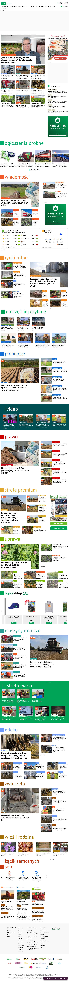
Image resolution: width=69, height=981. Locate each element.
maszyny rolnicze (22, 630)
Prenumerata (48, 6)
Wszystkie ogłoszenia (34, 169)
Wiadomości (3, 6)
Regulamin (9, 934)
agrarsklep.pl (43, 945)
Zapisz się (57, 133)
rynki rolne (16, 257)
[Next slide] (68, 611)
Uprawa (19, 6)
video (12, 409)
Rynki (8, 6)
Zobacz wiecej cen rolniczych (8, 247)
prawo (11, 436)
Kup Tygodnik (29, 930)
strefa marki (19, 685)
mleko (11, 729)
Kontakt (8, 929)
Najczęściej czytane (26, 311)
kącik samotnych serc (22, 864)
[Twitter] (64, 3)
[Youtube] (62, 3)
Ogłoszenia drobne (44, 936)
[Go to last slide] (1, 611)
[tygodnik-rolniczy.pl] (6, 3)
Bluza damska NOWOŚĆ (31, 946)
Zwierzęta (32, 6)
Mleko (27, 6)
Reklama (9, 930)
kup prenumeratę (59, 528)
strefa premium (21, 490)
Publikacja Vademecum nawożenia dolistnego (31, 940)
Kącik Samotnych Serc (45, 941)
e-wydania (54, 6)
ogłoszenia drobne (24, 143)
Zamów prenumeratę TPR (32, 929)
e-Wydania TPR (43, 940)
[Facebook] (57, 3)
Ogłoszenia (4, 8)
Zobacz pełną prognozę (47, 247)
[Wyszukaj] (65, 6)
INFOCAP (36, 6)
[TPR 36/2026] (58, 508)
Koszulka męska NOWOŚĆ (32, 944)
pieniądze (15, 353)
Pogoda (42, 934)
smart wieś (22, 888)
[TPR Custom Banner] (58, 48)
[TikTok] (67, 3)
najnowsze (55, 85)
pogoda (48, 230)
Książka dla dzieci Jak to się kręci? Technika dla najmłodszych (33, 949)
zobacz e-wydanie (59, 523)
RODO (8, 936)
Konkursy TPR (43, 938)
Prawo (15, 6)
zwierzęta (15, 783)
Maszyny (23, 6)
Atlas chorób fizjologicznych (32, 942)
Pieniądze (12, 6)
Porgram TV (43, 943)
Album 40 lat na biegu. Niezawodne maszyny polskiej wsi (32, 934)
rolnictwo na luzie (8, 888)
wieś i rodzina (19, 837)
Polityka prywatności (11, 932)
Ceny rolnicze (41, 6)
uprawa (12, 539)
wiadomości (17, 177)
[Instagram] (60, 3)
